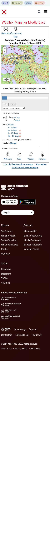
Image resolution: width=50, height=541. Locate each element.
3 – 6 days (12, 127)
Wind (19, 158)
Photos (4, 249)
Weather (31, 158)
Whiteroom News (9, 244)
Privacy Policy (21, 348)
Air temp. (42, 158)
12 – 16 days (13, 135)
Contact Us (6, 334)
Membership (30, 231)
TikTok (4, 278)
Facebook (6, 269)
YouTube (5, 282)
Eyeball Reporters (33, 244)
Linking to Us (21, 334)
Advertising (19, 329)
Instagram (6, 273)
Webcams (8, 158)
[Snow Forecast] (4, 11)
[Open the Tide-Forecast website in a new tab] (28, 3)
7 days (17, 120)
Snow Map (6, 33)
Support (33, 329)
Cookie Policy (35, 348)
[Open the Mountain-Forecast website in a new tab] (17, 3)
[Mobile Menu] (45, 11)
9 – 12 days (13, 133)
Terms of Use (6, 348)
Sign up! (13, 143)
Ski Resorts (6, 231)
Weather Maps (8, 235)
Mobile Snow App (32, 240)
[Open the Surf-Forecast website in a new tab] (5, 3)
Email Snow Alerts (33, 235)
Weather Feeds (31, 249)
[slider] (4, 98)
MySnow (5, 253)
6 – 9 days (12, 130)
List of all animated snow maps (18, 164)
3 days (17, 117)
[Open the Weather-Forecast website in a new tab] (39, 3)
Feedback (37, 334)
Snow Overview (9, 240)
